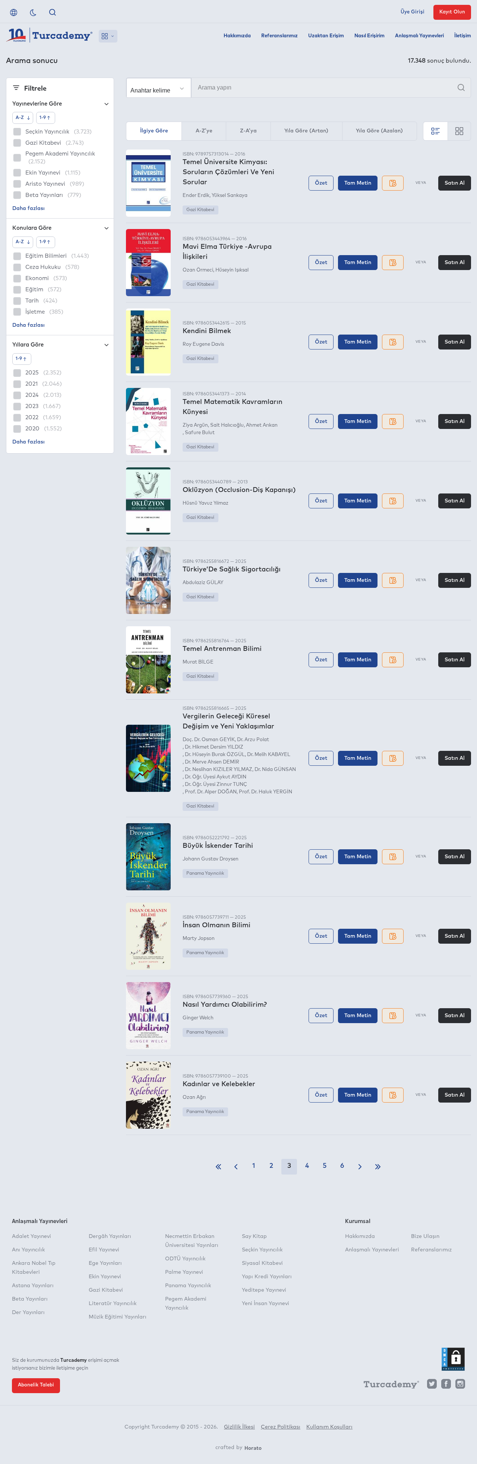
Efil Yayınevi (104, 1250)
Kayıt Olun (452, 12)
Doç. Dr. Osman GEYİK (209, 739)
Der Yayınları (28, 1312)
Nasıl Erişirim (369, 36)
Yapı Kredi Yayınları (267, 1276)
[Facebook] (446, 1386)
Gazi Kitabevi (200, 210)
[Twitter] (432, 1386)
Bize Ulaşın (425, 1236)
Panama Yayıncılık (205, 873)
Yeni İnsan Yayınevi (265, 1303)
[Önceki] (236, 1167)
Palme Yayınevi (184, 1272)
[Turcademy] (388, 1386)
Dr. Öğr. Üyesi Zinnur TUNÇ (216, 784)
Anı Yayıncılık (28, 1250)
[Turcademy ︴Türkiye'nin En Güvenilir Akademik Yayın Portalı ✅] (49, 36)
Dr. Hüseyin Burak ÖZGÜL (215, 754)
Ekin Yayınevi (105, 1276)
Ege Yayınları (105, 1263)
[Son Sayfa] (378, 1167)
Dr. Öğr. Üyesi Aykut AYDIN (215, 777)
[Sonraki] (360, 1167)
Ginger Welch (198, 1018)
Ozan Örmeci (198, 270)
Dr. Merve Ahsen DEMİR (212, 762)
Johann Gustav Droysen (210, 859)
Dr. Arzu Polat (253, 739)
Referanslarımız (279, 36)
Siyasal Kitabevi (262, 1263)
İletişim (462, 36)
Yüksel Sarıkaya (229, 195)
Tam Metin (357, 183)
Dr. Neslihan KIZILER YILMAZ (218, 769)
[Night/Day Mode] (33, 12)
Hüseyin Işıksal (232, 270)
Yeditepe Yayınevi (264, 1290)
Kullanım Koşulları (329, 1427)
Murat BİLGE (198, 662)
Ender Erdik (196, 195)
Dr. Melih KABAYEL (268, 754)
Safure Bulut (200, 432)
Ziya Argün (195, 425)
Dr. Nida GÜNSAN (275, 769)
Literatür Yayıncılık (112, 1303)
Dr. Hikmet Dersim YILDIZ (214, 747)
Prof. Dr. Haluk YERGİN (265, 792)
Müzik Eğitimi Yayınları (117, 1317)
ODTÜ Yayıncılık (185, 1258)
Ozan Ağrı (194, 1097)
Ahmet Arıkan (262, 425)
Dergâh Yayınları (110, 1236)
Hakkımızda (237, 36)
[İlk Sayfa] (218, 1167)
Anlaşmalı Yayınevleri (419, 36)
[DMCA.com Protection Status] (453, 1359)
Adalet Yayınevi (31, 1236)
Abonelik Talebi (36, 1385)
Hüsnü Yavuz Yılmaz (205, 503)
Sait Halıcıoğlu (227, 425)
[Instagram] (460, 1386)
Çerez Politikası (280, 1427)
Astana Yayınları (33, 1285)
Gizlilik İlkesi (239, 1427)
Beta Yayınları (30, 1299)
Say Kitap (254, 1236)
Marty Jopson (199, 938)
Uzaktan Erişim (326, 36)
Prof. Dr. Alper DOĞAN (211, 792)
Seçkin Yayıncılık (262, 1250)
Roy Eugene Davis (203, 344)
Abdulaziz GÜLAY (203, 582)
